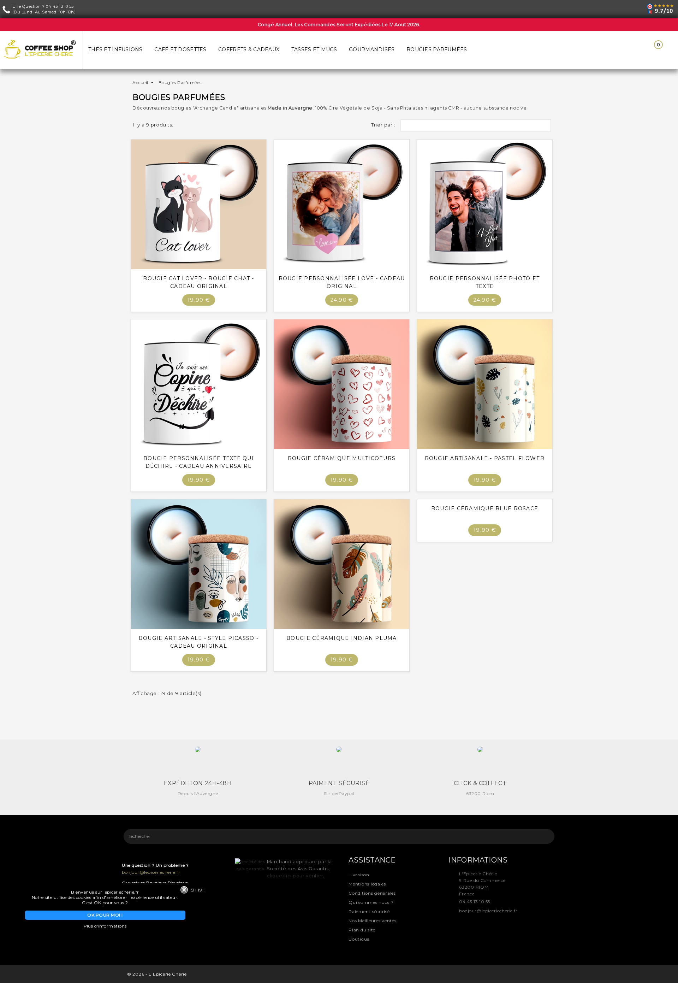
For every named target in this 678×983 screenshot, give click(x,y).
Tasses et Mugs (314, 49)
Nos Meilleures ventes (372, 920)
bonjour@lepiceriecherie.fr (151, 872)
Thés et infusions (115, 49)
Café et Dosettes (180, 49)
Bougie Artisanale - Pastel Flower (485, 458)
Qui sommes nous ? (371, 902)
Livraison (359, 874)
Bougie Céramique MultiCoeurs (342, 458)
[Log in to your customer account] (633, 49)
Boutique (359, 939)
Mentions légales (367, 884)
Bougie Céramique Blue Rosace (484, 508)
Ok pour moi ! (105, 915)
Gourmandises (371, 49)
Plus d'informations (105, 926)
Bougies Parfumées (436, 49)
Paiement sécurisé (369, 911)
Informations (477, 860)
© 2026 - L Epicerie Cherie (157, 974)
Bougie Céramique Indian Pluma (341, 638)
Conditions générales (372, 893)
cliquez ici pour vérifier (295, 875)
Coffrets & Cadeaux (248, 49)
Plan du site (362, 929)
